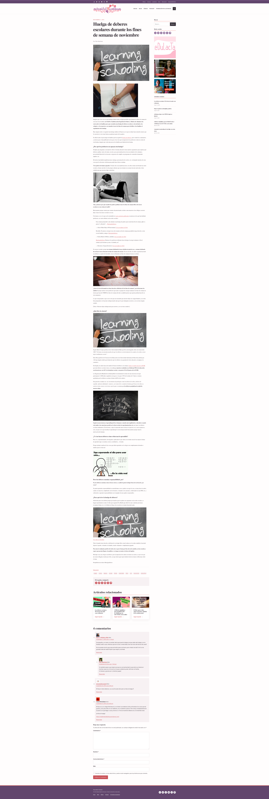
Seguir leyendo (98, 616)
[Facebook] (94, 2)
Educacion (164, 1)
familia (115, 573)
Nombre (96, 752)
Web (94, 766)
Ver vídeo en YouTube (98, 539)
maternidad (121, 573)
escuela (110, 573)
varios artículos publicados (122, 216)
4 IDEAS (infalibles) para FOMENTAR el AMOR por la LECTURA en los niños (120, 612)
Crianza (149, 1)
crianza (100, 573)
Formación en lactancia (163, 8)
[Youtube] (102, 2)
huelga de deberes (126, 137)
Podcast (151, 8)
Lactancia (154, 1)
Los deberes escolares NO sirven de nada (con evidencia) (101, 611)
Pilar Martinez (103, 662)
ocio (131, 573)
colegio (95, 573)
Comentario (97, 730)
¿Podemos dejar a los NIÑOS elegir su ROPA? (163, 115)
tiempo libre (143, 573)
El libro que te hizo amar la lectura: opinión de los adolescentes (140, 611)
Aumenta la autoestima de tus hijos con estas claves (164, 130)
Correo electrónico (98, 759)
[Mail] (104, 2)
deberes (105, 573)
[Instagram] (99, 2)
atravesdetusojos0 (101, 684)
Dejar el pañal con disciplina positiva (162, 108)
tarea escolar (136, 573)
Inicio (135, 8)
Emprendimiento (172, 1)
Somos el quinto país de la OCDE (137, 365)
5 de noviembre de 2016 (122, 227)
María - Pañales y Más (102, 637)
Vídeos (144, 1)
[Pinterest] (107, 2)
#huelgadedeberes (111, 224)
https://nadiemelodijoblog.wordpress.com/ (107, 716)
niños (127, 573)
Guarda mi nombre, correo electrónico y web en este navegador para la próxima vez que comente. (121, 773)
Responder (99, 652)
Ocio (159, 1)
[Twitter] (97, 2)
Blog (140, 8)
